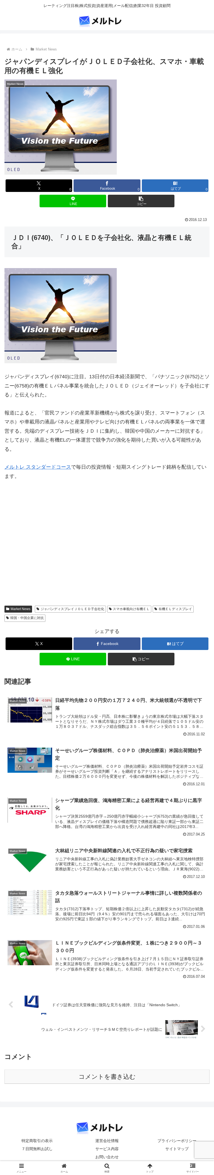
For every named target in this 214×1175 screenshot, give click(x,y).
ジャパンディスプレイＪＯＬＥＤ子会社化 (72, 609)
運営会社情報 (107, 1140)
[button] (141, 201)
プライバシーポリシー (176, 1140)
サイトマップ (177, 1149)
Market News (20, 609)
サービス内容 (107, 1149)
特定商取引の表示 (37, 1140)
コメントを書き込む (107, 1076)
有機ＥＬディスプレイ (175, 609)
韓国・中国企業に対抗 (27, 618)
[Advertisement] (51, 547)
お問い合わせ (107, 1157)
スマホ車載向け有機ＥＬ (131, 609)
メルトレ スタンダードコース (37, 467)
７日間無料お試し (37, 1149)
